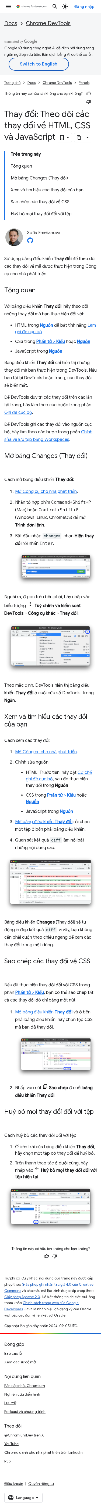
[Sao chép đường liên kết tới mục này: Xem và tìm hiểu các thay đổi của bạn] (32, 725)
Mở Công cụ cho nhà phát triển (46, 491)
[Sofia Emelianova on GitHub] (30, 242)
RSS (7, 1461)
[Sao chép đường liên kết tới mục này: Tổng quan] (41, 290)
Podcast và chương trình (25, 1411)
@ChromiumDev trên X (24, 1435)
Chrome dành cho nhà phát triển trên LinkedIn (43, 1452)
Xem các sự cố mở (20, 1362)
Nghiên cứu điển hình (22, 1394)
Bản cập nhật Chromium (24, 1385)
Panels (84, 82)
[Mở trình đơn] (8, 6)
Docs (10, 23)
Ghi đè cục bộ (18, 412)
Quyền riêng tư (41, 1483)
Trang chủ (12, 82)
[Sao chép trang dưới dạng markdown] (79, 137)
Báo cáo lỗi (13, 1353)
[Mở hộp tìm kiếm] (55, 6)
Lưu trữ (10, 1402)
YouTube (11, 1443)
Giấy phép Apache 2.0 (22, 1297)
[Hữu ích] (89, 94)
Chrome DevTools (48, 23)
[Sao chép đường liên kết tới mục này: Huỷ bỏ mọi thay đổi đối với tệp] (9, 1120)
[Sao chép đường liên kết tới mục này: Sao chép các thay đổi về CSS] (9, 969)
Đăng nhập (84, 6)
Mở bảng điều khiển (43, 821)
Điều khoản (13, 1483)
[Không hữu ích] (89, 102)
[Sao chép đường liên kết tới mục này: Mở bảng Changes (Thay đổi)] (9, 464)
